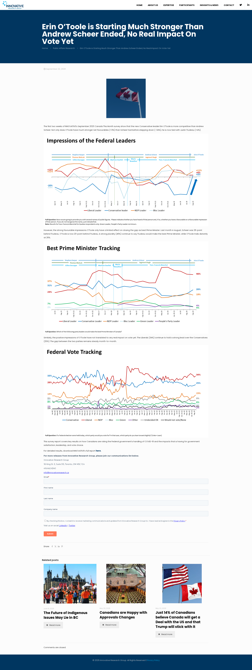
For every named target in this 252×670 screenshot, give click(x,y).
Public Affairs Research (64, 48)
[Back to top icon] (239, 664)
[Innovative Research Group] (13, 5)
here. (98, 450)
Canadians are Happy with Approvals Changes (123, 615)
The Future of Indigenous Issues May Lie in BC (65, 615)
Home (45, 48)
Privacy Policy (153, 660)
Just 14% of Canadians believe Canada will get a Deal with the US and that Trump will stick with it (178, 619)
